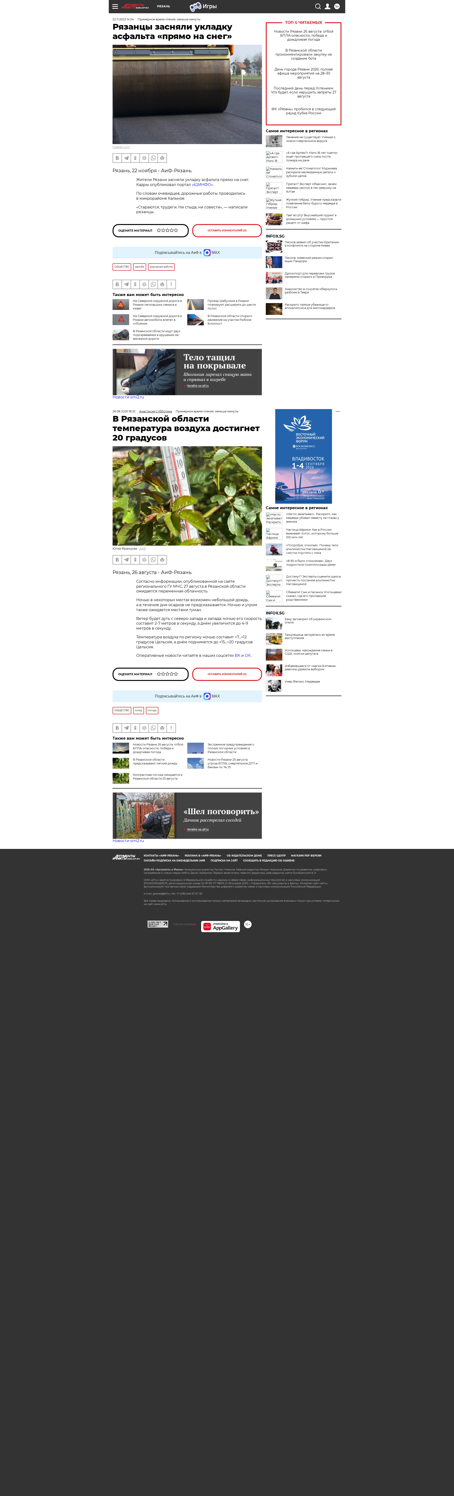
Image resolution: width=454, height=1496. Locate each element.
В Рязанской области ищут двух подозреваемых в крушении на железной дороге (156, 334)
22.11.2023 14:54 (123, 19)
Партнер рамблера (184, 924)
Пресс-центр (276, 855)
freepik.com (121, 147)
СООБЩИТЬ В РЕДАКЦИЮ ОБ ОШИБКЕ (269, 860)
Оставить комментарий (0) (227, 230)
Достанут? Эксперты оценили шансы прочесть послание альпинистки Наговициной (313, 580)
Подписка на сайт (224, 860)
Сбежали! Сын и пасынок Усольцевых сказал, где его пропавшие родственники (313, 595)
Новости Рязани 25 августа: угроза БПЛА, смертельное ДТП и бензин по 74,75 (233, 763)
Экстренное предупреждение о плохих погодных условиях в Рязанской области (231, 748)
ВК (237, 655)
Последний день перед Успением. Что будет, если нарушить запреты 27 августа (303, 92)
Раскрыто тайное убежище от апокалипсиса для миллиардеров (310, 306)
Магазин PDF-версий (306, 855)
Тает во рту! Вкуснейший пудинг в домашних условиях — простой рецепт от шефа (311, 219)
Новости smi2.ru (128, 397)
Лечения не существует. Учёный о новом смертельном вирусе (311, 139)
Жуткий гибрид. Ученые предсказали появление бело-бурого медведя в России (313, 203)
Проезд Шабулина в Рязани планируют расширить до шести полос (232, 304)
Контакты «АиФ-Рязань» (161, 855)
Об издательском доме (244, 855)
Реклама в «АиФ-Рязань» (203, 855)
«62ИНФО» (202, 184)
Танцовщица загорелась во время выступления (310, 636)
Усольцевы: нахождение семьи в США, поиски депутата (308, 652)
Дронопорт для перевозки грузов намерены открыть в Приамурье (310, 275)
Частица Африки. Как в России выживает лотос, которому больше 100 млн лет (312, 533)
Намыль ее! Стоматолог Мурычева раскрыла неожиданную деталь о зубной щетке (311, 172)
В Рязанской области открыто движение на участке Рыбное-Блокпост (230, 319)
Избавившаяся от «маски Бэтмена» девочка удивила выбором (310, 667)
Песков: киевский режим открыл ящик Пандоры (309, 259)
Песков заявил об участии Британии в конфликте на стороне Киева (312, 244)
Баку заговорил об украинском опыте (308, 621)
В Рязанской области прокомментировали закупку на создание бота (303, 55)
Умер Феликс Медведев (302, 681)
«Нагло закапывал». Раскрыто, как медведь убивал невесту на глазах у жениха (312, 517)
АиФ (142, 548)
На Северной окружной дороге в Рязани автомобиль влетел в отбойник (157, 319)
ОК (248, 655)
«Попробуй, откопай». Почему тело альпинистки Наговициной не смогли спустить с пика (312, 549)
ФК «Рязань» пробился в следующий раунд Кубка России (303, 111)
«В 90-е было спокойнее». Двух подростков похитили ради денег (311, 562)
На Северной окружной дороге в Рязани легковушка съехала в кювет (157, 304)
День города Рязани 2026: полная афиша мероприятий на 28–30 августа (304, 73)
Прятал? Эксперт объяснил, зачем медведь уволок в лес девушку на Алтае (311, 187)
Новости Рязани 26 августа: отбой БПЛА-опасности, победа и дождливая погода (303, 36)
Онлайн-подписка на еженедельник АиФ (174, 860)
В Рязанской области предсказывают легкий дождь (155, 761)
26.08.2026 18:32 (124, 411)
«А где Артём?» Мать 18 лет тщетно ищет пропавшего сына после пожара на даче (311, 156)
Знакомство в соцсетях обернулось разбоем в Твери (311, 290)
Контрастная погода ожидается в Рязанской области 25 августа (157, 776)
